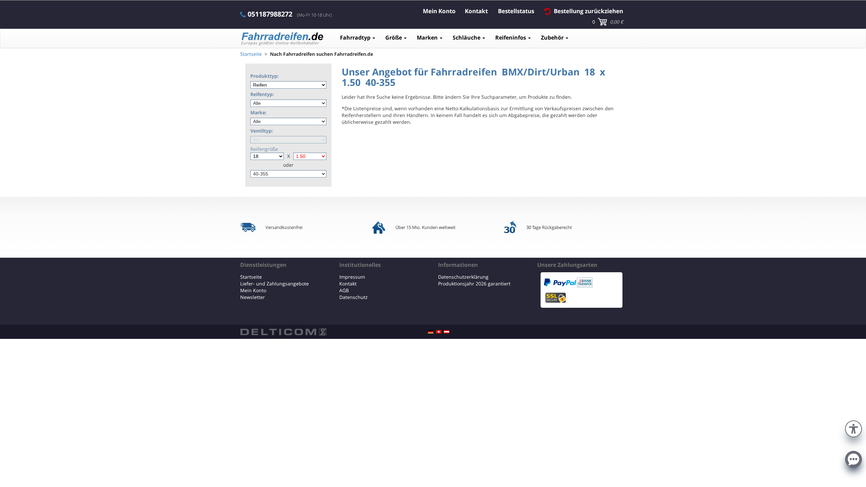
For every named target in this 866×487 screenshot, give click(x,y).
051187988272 (270, 14)
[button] (853, 428)
